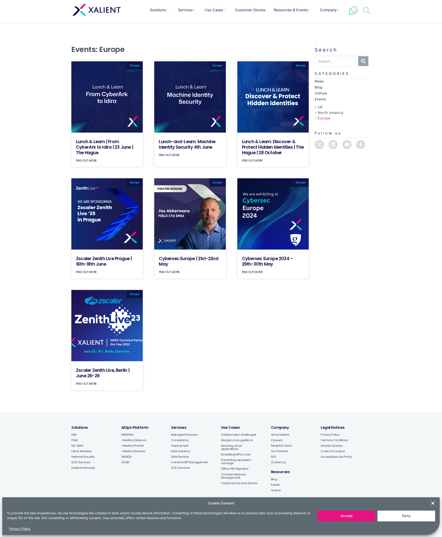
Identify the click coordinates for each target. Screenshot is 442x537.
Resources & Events (291, 10)
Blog (318, 87)
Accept (346, 516)
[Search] (363, 61)
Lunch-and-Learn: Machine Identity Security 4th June (187, 144)
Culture (321, 93)
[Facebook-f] (360, 144)
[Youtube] (347, 144)
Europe (324, 118)
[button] (432, 503)
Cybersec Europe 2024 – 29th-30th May (267, 261)
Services (185, 10)
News (319, 81)
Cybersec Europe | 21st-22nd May (188, 261)
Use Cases (214, 10)
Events (320, 99)
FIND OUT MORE (86, 160)
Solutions (158, 10)
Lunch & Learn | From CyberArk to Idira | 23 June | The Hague (104, 147)
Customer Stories (250, 10)
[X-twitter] (319, 144)
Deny (406, 516)
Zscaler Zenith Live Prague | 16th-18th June (104, 261)
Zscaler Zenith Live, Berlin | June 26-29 (102, 373)
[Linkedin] (333, 144)
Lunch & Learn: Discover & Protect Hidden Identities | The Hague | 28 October (273, 147)
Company (328, 10)
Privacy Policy (19, 529)
